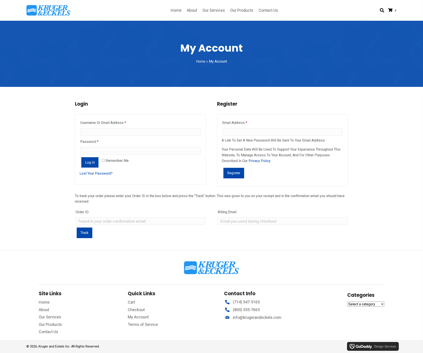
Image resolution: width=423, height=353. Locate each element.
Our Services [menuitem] (50, 317)
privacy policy (259, 161)
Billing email (227, 212)
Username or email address (110, 122)
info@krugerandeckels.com (257, 317)
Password (96, 141)
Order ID (82, 212)
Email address (241, 122)
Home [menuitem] (44, 302)
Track (84, 233)
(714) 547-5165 (246, 302)
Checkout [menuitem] (136, 309)
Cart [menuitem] (131, 302)
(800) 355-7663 (246, 309)
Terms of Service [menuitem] (143, 324)
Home (200, 61)
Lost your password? (96, 173)
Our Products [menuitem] (50, 324)
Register (233, 173)
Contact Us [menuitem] (48, 331)
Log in (90, 162)
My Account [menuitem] (138, 317)
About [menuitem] (44, 309)
